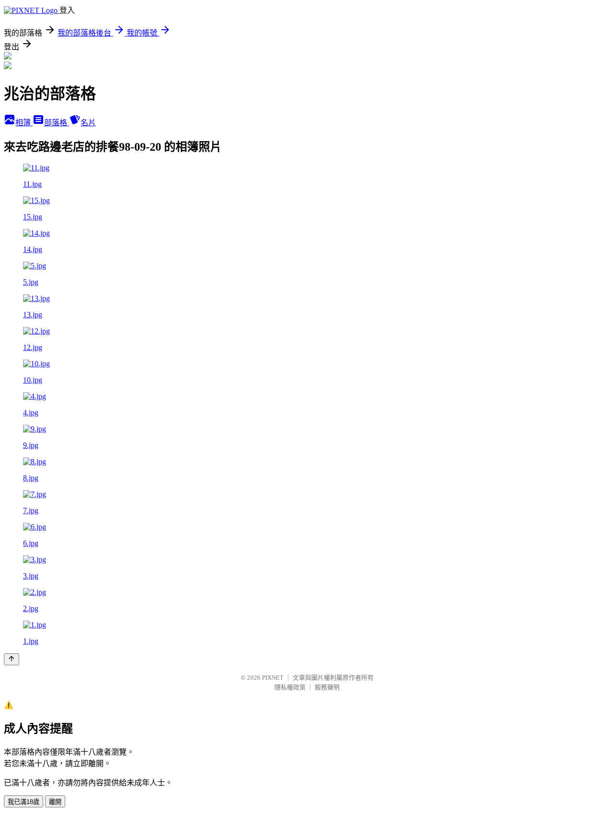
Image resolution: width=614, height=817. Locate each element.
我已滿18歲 (23, 801)
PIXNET (272, 677)
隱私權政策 (290, 687)
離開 (55, 801)
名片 (88, 123)
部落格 (56, 123)
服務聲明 (327, 687)
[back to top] (11, 659)
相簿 (24, 123)
